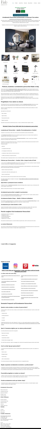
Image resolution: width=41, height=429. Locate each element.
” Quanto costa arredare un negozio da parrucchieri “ (28, 288)
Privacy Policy (3, 412)
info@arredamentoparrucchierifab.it (8, 419)
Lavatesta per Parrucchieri (4, 391)
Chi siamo (2, 409)
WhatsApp (23, 11)
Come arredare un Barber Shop (5, 291)
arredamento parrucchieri (13, 122)
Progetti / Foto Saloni (4, 402)
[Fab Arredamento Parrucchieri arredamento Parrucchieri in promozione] (4, 2)
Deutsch (2, 422)
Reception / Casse (3, 394)
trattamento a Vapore (6, 153)
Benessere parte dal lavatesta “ (33, 290)
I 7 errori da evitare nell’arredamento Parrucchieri (8, 289)
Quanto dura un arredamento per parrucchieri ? (8, 284)
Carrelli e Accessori (3, 395)
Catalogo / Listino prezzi (4, 405)
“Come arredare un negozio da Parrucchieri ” (27, 295)
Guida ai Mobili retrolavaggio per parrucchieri (7, 299)
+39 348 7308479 (4, 418)
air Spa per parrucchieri (5, 348)
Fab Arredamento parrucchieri (20, 126)
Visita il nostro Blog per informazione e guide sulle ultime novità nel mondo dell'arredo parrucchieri (20, 271)
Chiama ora (18, 11)
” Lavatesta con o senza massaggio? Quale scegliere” (28, 283)
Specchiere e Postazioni (4, 392)
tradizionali (3, 146)
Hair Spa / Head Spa (3, 399)
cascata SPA (6, 155)
